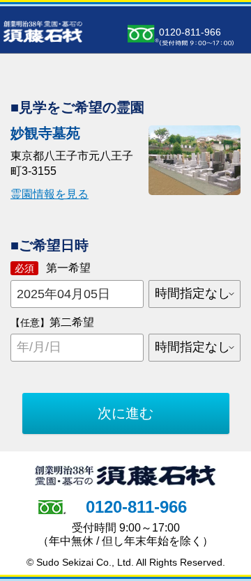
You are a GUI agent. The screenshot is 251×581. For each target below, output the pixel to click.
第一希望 (53, 268)
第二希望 (52, 322)
